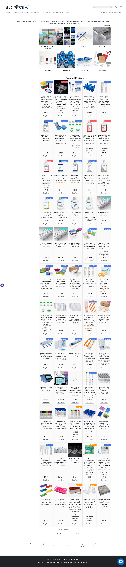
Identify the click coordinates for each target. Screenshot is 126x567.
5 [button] (68, 533)
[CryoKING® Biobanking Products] (48, 36)
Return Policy (68, 562)
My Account (44, 546)
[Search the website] (111, 7)
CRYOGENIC (35, 12)
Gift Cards (95, 546)
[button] (16, 7)
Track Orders (56, 546)
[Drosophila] (102, 36)
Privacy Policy (41, 562)
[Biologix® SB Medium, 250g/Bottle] (75, 203)
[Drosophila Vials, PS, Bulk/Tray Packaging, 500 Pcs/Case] (61, 307)
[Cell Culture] (84, 36)
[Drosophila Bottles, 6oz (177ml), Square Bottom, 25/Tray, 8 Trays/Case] (104, 490)
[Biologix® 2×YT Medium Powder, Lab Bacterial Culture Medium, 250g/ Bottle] (89, 203)
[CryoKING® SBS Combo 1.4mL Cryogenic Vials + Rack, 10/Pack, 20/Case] (104, 412)
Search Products (30, 546)
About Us (76, 562)
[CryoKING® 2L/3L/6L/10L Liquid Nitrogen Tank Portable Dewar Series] (61, 450)
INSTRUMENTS (58, 12)
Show (2, 285)
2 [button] (60, 533)
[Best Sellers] (84, 59)
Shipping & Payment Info (54, 562)
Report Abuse (85, 562)
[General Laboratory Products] (66, 36)
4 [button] (65, 533)
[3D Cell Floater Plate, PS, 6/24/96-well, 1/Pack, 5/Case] (75, 450)
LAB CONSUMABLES (21, 12)
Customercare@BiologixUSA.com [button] (111, 12)
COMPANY (69, 12)
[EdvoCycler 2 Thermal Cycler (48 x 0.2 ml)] (46, 378)
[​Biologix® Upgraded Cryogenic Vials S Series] (104, 378)
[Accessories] (102, 59)
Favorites (69, 546)
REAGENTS (46, 12)
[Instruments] (66, 59)
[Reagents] (48, 59)
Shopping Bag (82, 546)
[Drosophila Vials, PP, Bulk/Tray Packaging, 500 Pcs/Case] (75, 307)
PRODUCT (7, 12)
